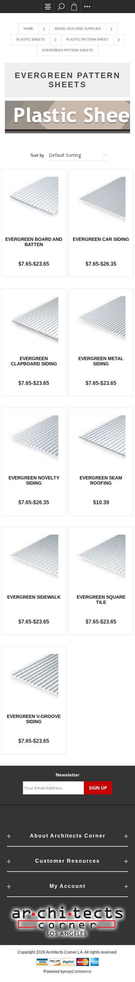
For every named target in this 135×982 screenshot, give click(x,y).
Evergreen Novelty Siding (34, 480)
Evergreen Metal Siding (101, 361)
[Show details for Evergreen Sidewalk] (34, 559)
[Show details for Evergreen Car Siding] (101, 201)
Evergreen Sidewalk (34, 597)
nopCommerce (78, 971)
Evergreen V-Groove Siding (34, 719)
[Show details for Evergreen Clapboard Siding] (34, 320)
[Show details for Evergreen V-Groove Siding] (34, 678)
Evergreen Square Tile (101, 599)
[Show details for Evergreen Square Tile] (101, 559)
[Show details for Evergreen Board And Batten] (34, 201)
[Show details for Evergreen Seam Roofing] (101, 440)
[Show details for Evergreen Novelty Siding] (34, 440)
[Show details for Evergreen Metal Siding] (101, 320)
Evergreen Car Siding (101, 239)
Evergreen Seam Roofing (101, 480)
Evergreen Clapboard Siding (34, 361)
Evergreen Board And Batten (33, 242)
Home (28, 28)
